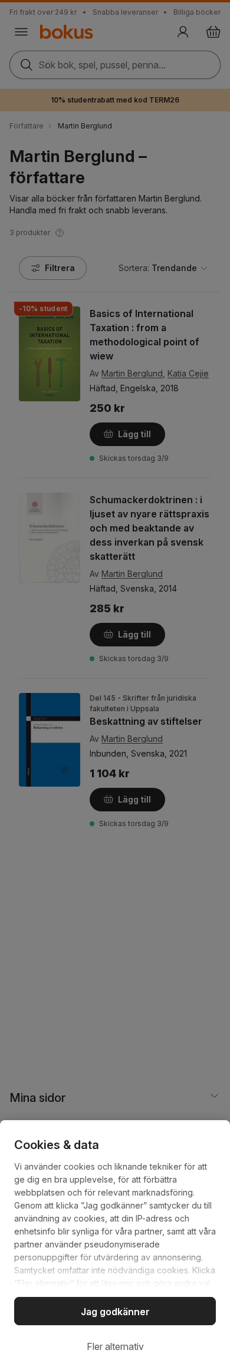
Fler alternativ (115, 1346)
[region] (115, 1245)
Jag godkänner (115, 1312)
